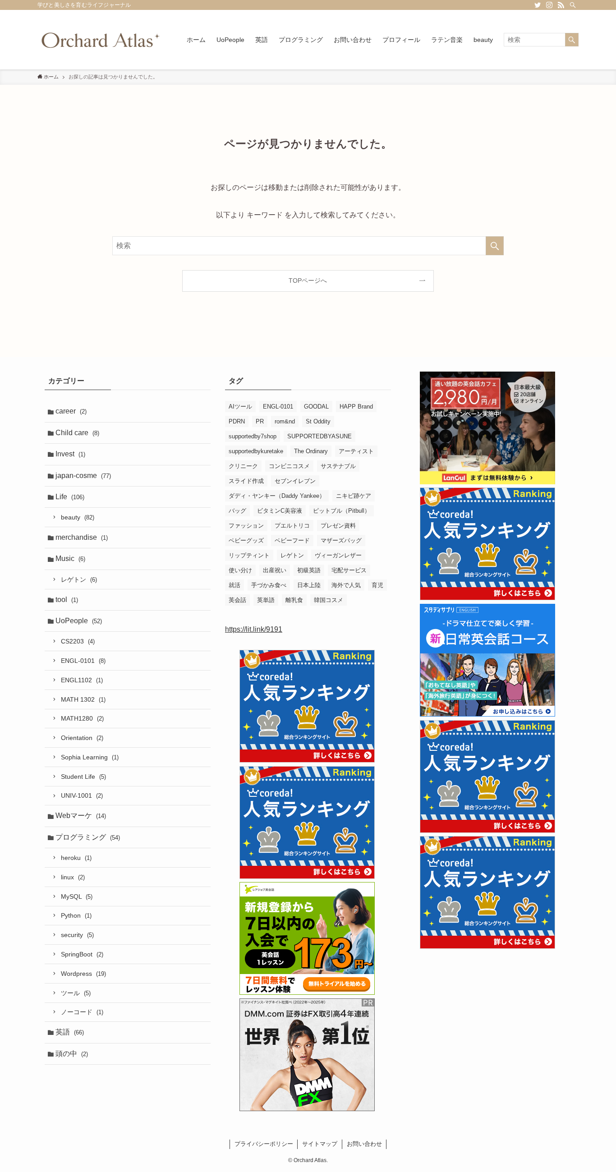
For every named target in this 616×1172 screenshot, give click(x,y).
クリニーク (243, 466)
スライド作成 (246, 481)
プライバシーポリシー (263, 1143)
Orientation (82, 737)
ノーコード (82, 1012)
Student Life (83, 776)
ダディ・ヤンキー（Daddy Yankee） (277, 495)
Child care (77, 433)
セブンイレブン (295, 481)
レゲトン (79, 579)
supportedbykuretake (256, 451)
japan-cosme (83, 475)
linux (73, 877)
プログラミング (87, 837)
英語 (69, 1032)
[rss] (561, 5)
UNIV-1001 (82, 795)
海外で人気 (346, 585)
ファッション (246, 525)
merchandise (81, 537)
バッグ (237, 510)
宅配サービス (349, 570)
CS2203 (78, 641)
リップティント (249, 555)
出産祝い (274, 570)
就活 (234, 585)
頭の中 (71, 1053)
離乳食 (294, 600)
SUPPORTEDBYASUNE (319, 436)
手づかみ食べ (268, 585)
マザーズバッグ (341, 540)
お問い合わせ (364, 1143)
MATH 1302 (83, 699)
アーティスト (356, 451)
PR (260, 421)
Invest (70, 454)
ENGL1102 (82, 680)
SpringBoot (82, 954)
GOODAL (316, 406)
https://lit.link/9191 (253, 629)
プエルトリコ (292, 525)
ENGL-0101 (83, 660)
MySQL (76, 896)
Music (70, 558)
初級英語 (309, 570)
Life (69, 497)
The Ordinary (311, 451)
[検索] (573, 5)
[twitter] (537, 5)
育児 (377, 585)
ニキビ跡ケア (353, 495)
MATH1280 (82, 718)
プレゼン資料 (338, 525)
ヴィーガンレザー (338, 555)
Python (76, 915)
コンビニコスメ (289, 466)
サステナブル (338, 466)
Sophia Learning (90, 757)
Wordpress (83, 973)
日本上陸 (309, 585)
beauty (77, 517)
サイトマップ (319, 1143)
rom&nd (285, 421)
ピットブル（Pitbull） (341, 510)
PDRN (237, 421)
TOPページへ (308, 280)
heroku (76, 857)
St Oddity (318, 421)
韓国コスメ (328, 600)
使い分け (240, 570)
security (77, 934)
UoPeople (78, 621)
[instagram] (549, 5)
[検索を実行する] (572, 39)
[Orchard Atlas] (100, 39)
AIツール (240, 406)
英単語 (266, 600)
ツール (76, 993)
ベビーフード (292, 540)
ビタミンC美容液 (279, 510)
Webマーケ (80, 815)
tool (66, 599)
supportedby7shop (252, 436)
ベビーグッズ (246, 540)
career (71, 411)
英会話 (237, 600)
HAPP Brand (356, 406)
